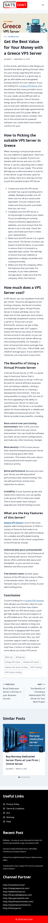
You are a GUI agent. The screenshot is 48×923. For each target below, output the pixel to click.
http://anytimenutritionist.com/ (18, 901)
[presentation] (24, 738)
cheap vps (20, 657)
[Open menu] (42, 5)
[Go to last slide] (7, 749)
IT (5, 37)
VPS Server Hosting (13, 672)
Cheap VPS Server (12, 662)
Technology (13, 37)
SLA (8, 812)
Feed (8, 821)
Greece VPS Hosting (34, 600)
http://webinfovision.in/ (14, 891)
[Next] (41, 749)
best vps (9, 657)
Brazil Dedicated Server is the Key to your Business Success (12, 691)
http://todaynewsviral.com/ (16, 888)
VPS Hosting (36, 667)
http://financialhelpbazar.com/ (17, 894)
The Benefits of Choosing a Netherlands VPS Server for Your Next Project (37, 693)
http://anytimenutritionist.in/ (17, 904)
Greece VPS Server (28, 86)
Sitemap (10, 817)
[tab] (19, 777)
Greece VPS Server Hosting (16, 667)
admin (8, 59)
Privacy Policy (12, 804)
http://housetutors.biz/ (14, 884)
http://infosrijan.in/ (12, 908)
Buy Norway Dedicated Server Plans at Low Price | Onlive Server (23, 760)
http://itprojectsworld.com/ (16, 898)
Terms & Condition (15, 808)
